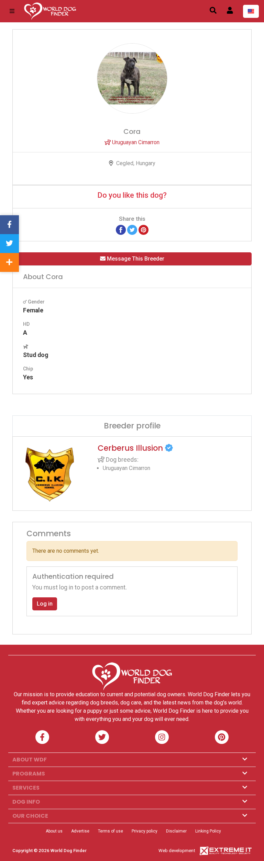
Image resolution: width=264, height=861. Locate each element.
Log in (45, 603)
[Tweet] (132, 229)
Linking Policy (208, 831)
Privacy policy (144, 831)
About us (54, 831)
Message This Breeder (135, 258)
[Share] (9, 262)
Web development (176, 850)
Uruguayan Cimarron (135, 142)
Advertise (80, 831)
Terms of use (110, 831)
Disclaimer (176, 831)
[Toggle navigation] (12, 11)
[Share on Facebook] (121, 229)
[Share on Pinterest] (143, 229)
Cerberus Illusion (131, 448)
